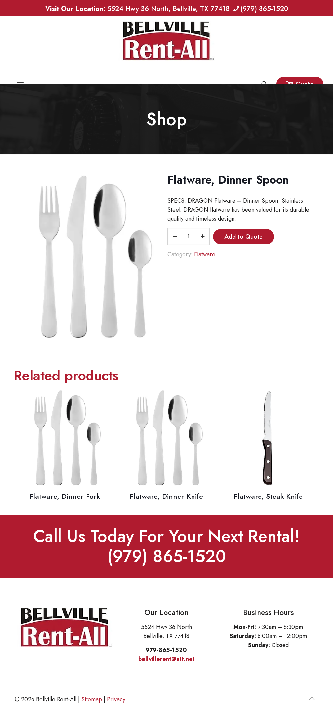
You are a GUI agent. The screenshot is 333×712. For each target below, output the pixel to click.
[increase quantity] (202, 236)
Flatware (204, 254)
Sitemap (91, 699)
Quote (304, 84)
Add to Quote (243, 236)
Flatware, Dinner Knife (166, 496)
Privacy (116, 699)
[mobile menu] (20, 74)
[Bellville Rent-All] (166, 41)
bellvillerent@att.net (166, 659)
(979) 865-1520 (264, 9)
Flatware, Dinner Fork (64, 496)
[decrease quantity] (174, 236)
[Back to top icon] (311, 699)
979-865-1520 (166, 650)
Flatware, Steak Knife (268, 496)
